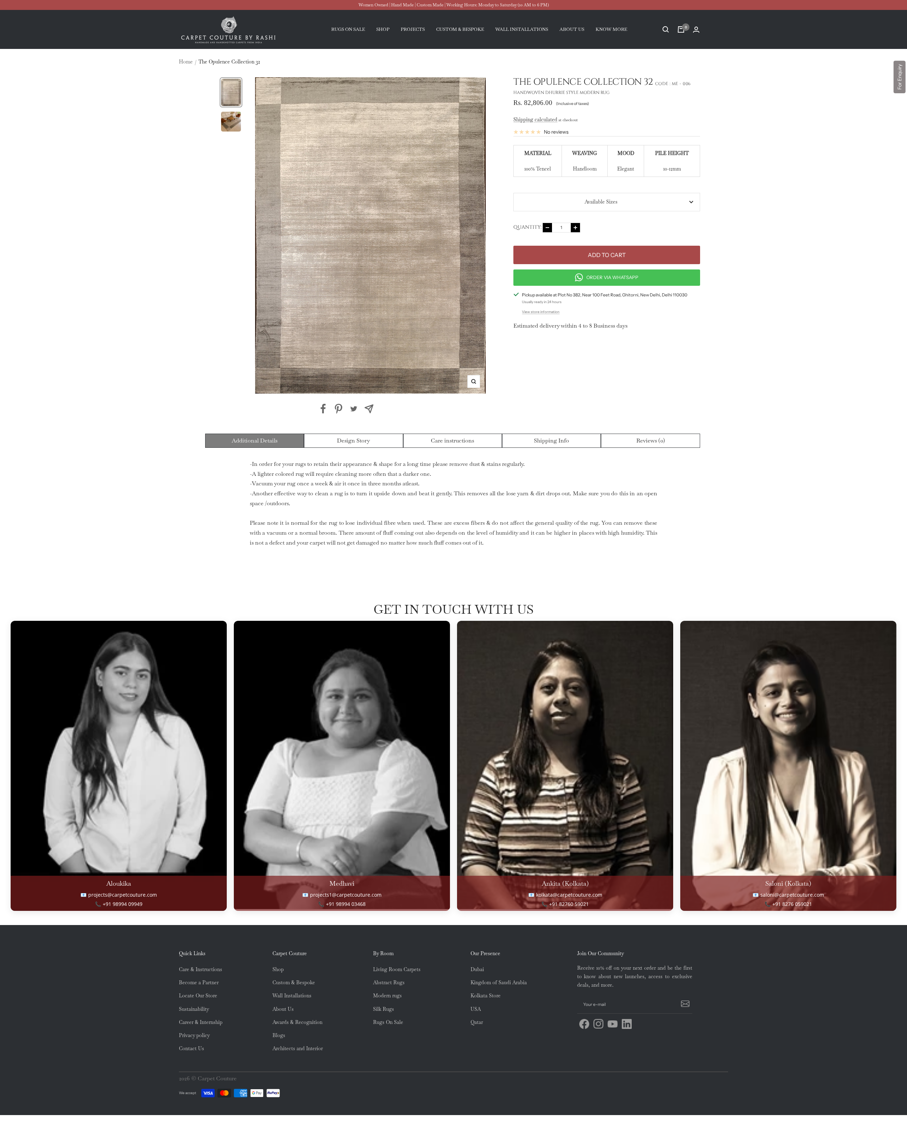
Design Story (353, 440)
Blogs (278, 1035)
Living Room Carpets (397, 969)
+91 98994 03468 (346, 904)
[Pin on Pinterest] (338, 409)
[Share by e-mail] (369, 409)
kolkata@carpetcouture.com (569, 894)
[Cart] (681, 29)
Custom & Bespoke (293, 982)
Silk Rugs (383, 1009)
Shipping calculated (535, 119)
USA (476, 1009)
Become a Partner (199, 982)
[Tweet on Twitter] (353, 409)
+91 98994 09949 (122, 904)
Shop (382, 29)
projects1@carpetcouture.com (346, 894)
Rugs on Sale (348, 29)
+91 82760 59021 (569, 904)
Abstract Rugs (389, 982)
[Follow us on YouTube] (612, 1024)
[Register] (684, 1004)
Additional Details (254, 440)
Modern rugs (387, 995)
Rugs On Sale (388, 1022)
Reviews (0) (650, 440)
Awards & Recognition (297, 1022)
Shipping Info (551, 440)
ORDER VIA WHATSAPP (612, 277)
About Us (283, 1009)
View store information (540, 312)
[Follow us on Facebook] (584, 1024)
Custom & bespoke (460, 29)
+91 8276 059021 (792, 904)
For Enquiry (899, 77)
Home (186, 62)
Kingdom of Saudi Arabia (499, 982)
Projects (413, 29)
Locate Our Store (198, 995)
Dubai (477, 969)
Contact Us (191, 1048)
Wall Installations (291, 995)
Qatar (477, 1022)
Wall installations (521, 29)
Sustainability (194, 1009)
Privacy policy (194, 1035)
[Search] (666, 29)
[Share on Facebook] (323, 409)
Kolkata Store (486, 995)
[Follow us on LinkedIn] (627, 1024)
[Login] (696, 30)
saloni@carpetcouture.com (792, 894)
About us (571, 29)
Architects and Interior (297, 1048)
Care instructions (452, 440)
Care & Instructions (200, 969)
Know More (611, 29)
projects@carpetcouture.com (122, 894)
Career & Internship (200, 1022)
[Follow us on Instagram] (598, 1024)
